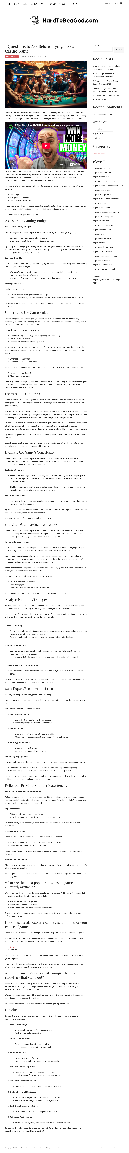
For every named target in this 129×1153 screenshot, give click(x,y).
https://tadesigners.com (102, 265)
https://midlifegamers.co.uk (104, 269)
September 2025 (100, 129)
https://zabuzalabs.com (102, 238)
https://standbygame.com (103, 247)
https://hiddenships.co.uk (103, 229)
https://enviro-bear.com (102, 234)
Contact (73, 4)
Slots (12, 947)
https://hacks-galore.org (102, 194)
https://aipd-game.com (102, 168)
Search (96, 45)
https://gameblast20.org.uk (104, 181)
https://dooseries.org (101, 190)
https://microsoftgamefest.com (106, 199)
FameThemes (119, 1148)
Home (7, 4)
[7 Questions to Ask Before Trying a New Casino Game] (46, 84)
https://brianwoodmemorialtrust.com (108, 185)
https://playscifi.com (101, 177)
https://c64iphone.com (102, 172)
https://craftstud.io (100, 203)
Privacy (52, 4)
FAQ (43, 4)
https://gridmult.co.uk (101, 207)
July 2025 (96, 138)
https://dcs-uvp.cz (100, 243)
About (34, 4)
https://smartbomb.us (102, 260)
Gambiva (96, 277)
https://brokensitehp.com (103, 216)
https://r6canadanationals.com (105, 256)
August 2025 (98, 133)
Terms (63, 4)
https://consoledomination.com (106, 212)
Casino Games (21, 4)
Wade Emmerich (28, 57)
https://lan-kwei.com (101, 221)
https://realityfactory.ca (102, 251)
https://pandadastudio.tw (103, 225)
